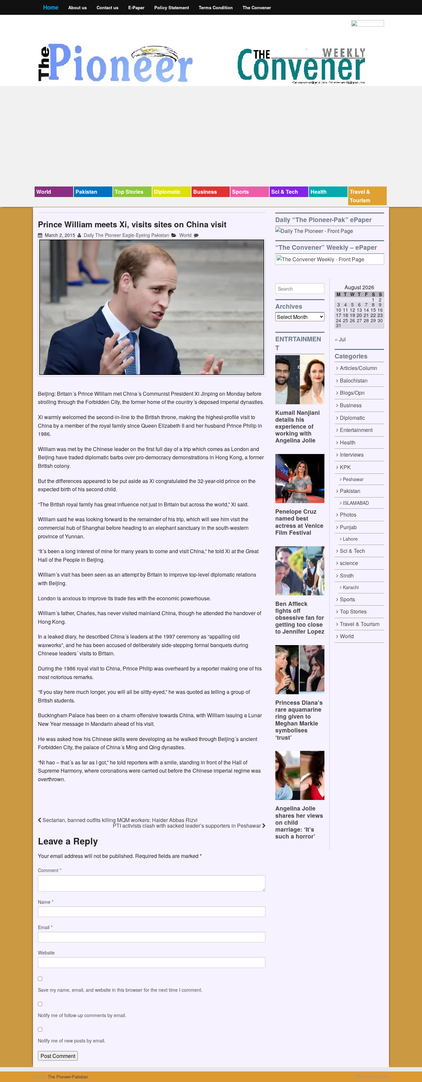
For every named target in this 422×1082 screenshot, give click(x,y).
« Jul (340, 339)
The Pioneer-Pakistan (67, 1076)
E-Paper (136, 7)
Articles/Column (358, 368)
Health (319, 191)
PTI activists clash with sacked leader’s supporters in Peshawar (187, 825)
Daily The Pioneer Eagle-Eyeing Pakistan (125, 235)
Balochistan (354, 380)
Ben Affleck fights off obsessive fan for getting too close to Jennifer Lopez (299, 617)
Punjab (348, 527)
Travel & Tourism (360, 196)
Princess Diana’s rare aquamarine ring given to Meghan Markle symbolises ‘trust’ (299, 719)
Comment (49, 870)
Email (45, 927)
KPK (345, 467)
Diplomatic (167, 191)
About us (77, 7)
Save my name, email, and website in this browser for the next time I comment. (120, 989)
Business (205, 191)
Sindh (347, 575)
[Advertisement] (211, 137)
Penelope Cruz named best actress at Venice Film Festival (299, 521)
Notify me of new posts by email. (72, 1040)
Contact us (107, 7)
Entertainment (356, 430)
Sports (240, 191)
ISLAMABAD (356, 502)
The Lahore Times (372, 1076)
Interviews (352, 454)
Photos (348, 514)
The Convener (257, 7)
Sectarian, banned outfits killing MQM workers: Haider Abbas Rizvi (119, 820)
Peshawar (353, 479)
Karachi (351, 587)
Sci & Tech (284, 191)
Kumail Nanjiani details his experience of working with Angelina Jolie (297, 426)
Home (50, 7)
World (43, 191)
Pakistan (86, 191)
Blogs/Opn (352, 392)
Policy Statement (171, 7)
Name (45, 901)
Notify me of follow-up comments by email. (82, 1015)
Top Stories (129, 191)
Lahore (350, 538)
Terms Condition (216, 7)
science (349, 563)
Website (46, 952)
